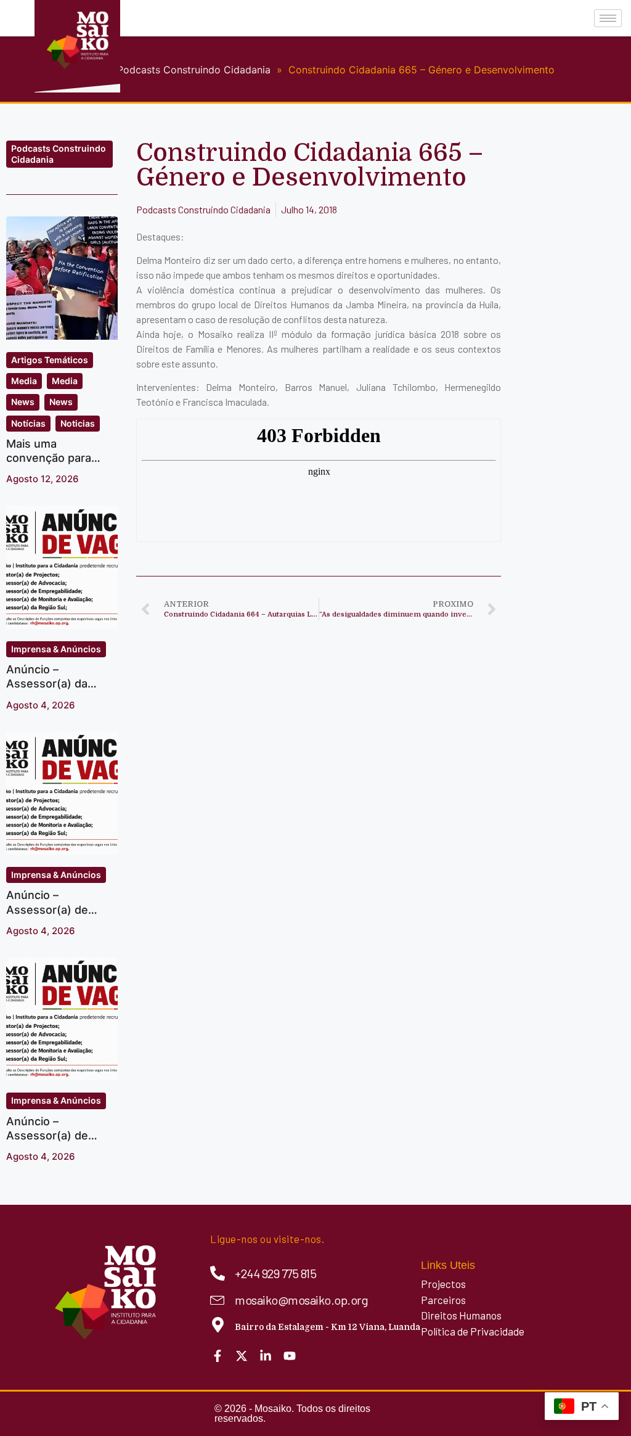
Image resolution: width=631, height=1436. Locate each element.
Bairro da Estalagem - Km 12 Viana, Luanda (327, 1327)
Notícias (28, 423)
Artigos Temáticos (49, 360)
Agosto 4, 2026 (40, 705)
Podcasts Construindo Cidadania (58, 154)
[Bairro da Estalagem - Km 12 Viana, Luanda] (218, 1324)
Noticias (77, 423)
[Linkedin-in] (265, 1355)
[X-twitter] (241, 1355)
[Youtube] (289, 1355)
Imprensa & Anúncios (56, 649)
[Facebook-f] (217, 1355)
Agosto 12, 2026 (42, 479)
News (23, 401)
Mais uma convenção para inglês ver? (48, 458)
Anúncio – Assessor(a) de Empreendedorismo (58, 1136)
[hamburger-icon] (608, 18)
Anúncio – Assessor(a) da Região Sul (47, 684)
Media (24, 380)
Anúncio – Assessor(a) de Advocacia (47, 909)
